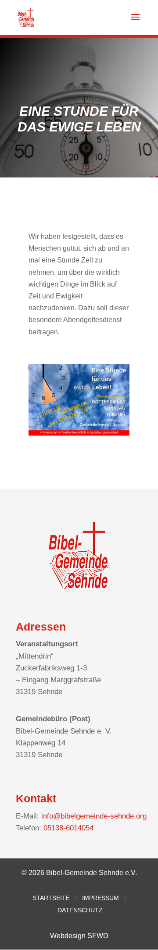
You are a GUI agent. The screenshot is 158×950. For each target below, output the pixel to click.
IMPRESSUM (100, 897)
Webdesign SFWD (79, 935)
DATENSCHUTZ (80, 910)
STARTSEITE (51, 897)
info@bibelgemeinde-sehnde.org (94, 816)
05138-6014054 (68, 828)
